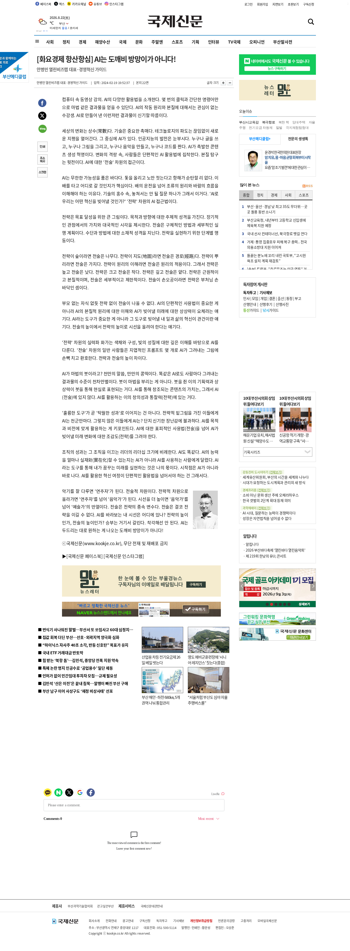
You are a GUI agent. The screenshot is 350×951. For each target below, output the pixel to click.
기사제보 (178, 920)
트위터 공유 (42, 116)
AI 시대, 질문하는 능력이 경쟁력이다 (269, 512)
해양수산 (102, 42)
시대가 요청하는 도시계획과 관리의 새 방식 (274, 482)
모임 (255, 298)
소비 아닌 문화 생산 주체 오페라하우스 (271, 495)
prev (242, 586)
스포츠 (177, 42)
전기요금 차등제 (260, 128)
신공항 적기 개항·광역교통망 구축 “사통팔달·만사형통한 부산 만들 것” (295, 443)
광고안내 (127, 920)
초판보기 (293, 4)
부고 (298, 298)
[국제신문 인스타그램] (124, 556)
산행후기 (266, 304)
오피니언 (256, 42)
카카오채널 (79, 4)
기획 (195, 42)
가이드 (251, 310)
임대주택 (298, 122)
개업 (263, 298)
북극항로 (268, 122)
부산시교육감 (249, 122)
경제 (82, 42)
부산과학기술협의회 (80, 906)
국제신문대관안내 (152, 906)
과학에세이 (256, 508)
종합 (246, 194)
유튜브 (98, 4)
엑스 (62, 4)
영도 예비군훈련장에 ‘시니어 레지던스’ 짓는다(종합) (207, 659)
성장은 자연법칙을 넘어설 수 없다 (267, 518)
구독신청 (308, 4)
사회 (50, 42)
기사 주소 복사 (42, 160)
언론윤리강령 (226, 920)
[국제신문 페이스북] (84, 556)
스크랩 (42, 172)
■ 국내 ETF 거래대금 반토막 (60, 652)
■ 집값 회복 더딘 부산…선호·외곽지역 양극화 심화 (78, 637)
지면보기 (277, 4)
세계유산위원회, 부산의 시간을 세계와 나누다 (276, 477)
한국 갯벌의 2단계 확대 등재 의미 (267, 500)
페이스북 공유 (42, 103)
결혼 (272, 298)
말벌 (279, 128)
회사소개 (94, 920)
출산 (280, 298)
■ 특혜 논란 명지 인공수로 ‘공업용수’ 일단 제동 (75, 668)
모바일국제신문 (267, 920)
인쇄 (42, 147)
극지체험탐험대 (297, 128)
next (313, 586)
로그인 (248, 4)
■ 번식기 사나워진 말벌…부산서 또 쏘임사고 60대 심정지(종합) (88, 629)
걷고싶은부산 (105, 906)
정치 (66, 42)
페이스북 (45, 4)
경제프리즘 (256, 490)
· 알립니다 (251, 544)
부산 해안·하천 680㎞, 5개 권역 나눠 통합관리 (161, 700)
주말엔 (157, 42)
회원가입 (262, 4)
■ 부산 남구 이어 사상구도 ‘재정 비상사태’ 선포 (75, 691)
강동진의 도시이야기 (262, 472)
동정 (289, 298)
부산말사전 (282, 42)
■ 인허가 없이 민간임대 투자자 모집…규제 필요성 (77, 675)
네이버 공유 (42, 129)
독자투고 (161, 920)
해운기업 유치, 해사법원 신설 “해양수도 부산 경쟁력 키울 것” (259, 440)
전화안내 (111, 920)
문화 (139, 42)
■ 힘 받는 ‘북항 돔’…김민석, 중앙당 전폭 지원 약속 (78, 660)
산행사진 (282, 304)
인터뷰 (213, 42)
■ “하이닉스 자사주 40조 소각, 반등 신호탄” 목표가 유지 (83, 645)
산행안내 (249, 304)
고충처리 (246, 920)
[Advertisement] (277, 355)
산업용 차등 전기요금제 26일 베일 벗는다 (161, 659)
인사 (246, 298)
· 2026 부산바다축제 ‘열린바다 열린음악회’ (274, 550)
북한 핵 (284, 122)
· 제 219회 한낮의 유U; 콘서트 (264, 555)
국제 (123, 42)
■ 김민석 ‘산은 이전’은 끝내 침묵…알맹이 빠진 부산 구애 (83, 683)
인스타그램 (116, 4)
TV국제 (234, 42)
